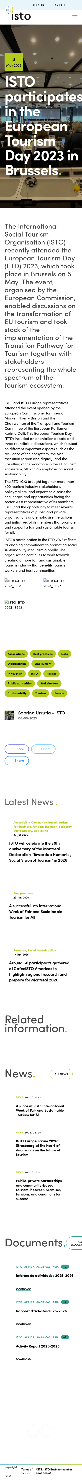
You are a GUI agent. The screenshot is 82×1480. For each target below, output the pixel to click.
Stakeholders (49, 683)
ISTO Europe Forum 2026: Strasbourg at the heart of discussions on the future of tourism (38, 1147)
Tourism (40, 693)
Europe (59, 693)
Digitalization (17, 663)
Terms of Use (26, 1471)
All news (61, 1074)
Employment (43, 663)
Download (23, 1288)
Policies (51, 673)
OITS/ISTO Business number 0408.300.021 (54, 1471)
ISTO (34, 673)
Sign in (38, 5)
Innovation (15, 673)
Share (19, 748)
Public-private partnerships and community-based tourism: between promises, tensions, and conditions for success (39, 1189)
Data (64, 653)
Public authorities (20, 683)
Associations (16, 653)
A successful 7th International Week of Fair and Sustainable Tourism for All (40, 1110)
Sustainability (17, 693)
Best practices (43, 653)
